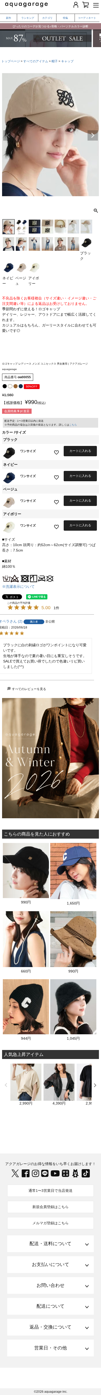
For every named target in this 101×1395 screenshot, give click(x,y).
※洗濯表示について (18, 586)
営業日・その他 (50, 1347)
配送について (50, 1306)
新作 (8, 17)
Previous (8, 135)
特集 (65, 17)
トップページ (10, 61)
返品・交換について (50, 1327)
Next (93, 135)
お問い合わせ (50, 1285)
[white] (10, 386)
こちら (73, 424)
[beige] (15, 386)
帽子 (55, 61)
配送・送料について (50, 1243)
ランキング (27, 17)
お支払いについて (50, 1264)
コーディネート (87, 17)
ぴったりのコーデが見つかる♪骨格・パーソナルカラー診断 (50, 26)
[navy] (20, 386)
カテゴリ (47, 17)
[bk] (4, 386)
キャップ (67, 61)
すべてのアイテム (35, 61)
